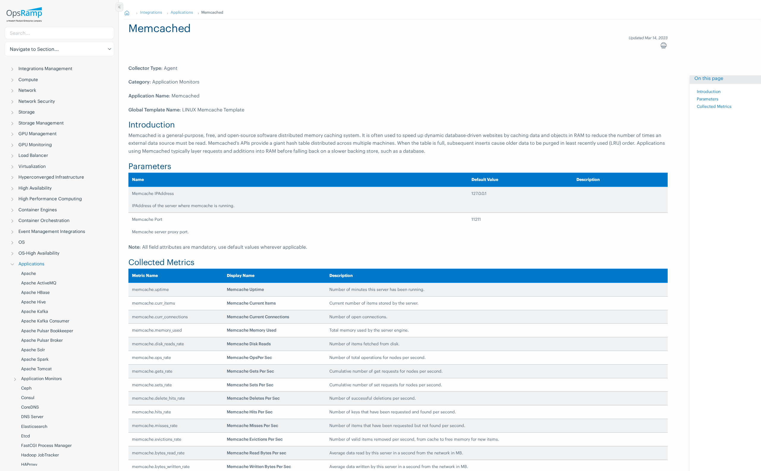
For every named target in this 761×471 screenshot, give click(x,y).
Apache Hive (33, 302)
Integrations (151, 12)
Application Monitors (41, 378)
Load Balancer (33, 155)
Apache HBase (35, 292)
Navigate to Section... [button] (34, 49)
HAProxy (29, 464)
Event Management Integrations (51, 231)
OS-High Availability (38, 253)
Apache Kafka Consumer (45, 321)
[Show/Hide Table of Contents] (119, 7)
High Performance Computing (50, 198)
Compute (28, 79)
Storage (26, 112)
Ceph (26, 388)
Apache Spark (34, 359)
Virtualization (32, 166)
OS (21, 242)
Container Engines (37, 209)
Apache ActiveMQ (38, 283)
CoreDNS (30, 407)
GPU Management (37, 133)
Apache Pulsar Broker (42, 340)
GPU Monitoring (35, 144)
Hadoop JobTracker (40, 455)
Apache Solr (33, 349)
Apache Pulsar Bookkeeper (47, 330)
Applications (31, 264)
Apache (28, 273)
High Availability (35, 188)
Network (27, 90)
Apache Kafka (34, 311)
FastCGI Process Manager (46, 445)
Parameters (707, 99)
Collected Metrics (714, 106)
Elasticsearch (34, 426)
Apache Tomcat (36, 368)
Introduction (709, 91)
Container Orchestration (44, 220)
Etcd (25, 436)
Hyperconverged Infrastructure (51, 177)
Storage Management (41, 123)
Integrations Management (45, 68)
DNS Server (32, 416)
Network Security (36, 101)
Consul (27, 397)
